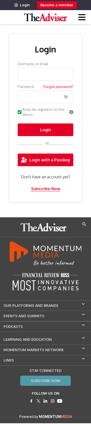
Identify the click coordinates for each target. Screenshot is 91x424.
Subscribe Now (45, 188)
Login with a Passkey (49, 159)
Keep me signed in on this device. (43, 112)
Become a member (56, 5)
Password (26, 86)
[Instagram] (52, 401)
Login (25, 5)
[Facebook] (31, 401)
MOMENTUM (55, 417)
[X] (38, 401)
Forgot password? (58, 86)
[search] (84, 224)
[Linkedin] (45, 401)
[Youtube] (59, 401)
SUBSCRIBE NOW (45, 380)
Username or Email (33, 64)
